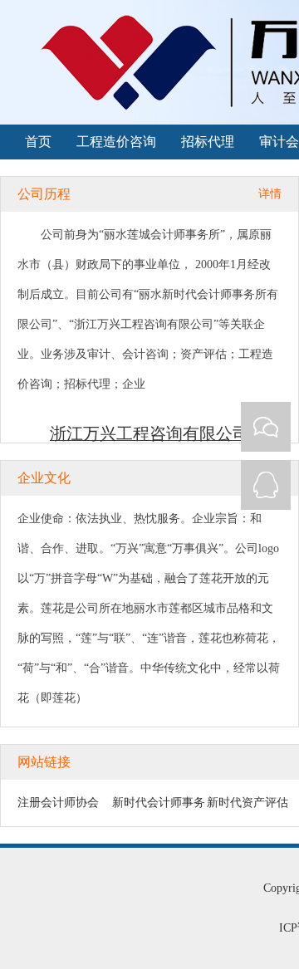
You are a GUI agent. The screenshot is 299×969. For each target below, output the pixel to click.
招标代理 (207, 142)
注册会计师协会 (58, 802)
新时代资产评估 (247, 802)
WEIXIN (266, 427)
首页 (38, 142)
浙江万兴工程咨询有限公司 (149, 433)
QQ (266, 485)
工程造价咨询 (116, 142)
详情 (270, 194)
